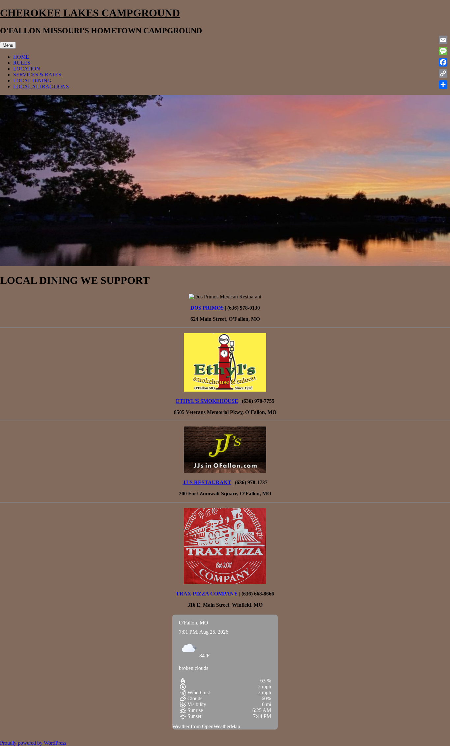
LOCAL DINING (32, 80)
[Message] (443, 51)
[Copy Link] (443, 73)
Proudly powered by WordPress (33, 743)
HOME (21, 57)
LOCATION (26, 68)
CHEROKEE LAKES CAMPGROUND (90, 13)
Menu (8, 45)
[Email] (443, 39)
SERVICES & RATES (37, 74)
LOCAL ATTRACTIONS (41, 86)
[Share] (443, 84)
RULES (21, 63)
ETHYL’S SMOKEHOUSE (207, 401)
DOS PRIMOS (207, 308)
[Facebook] (443, 62)
